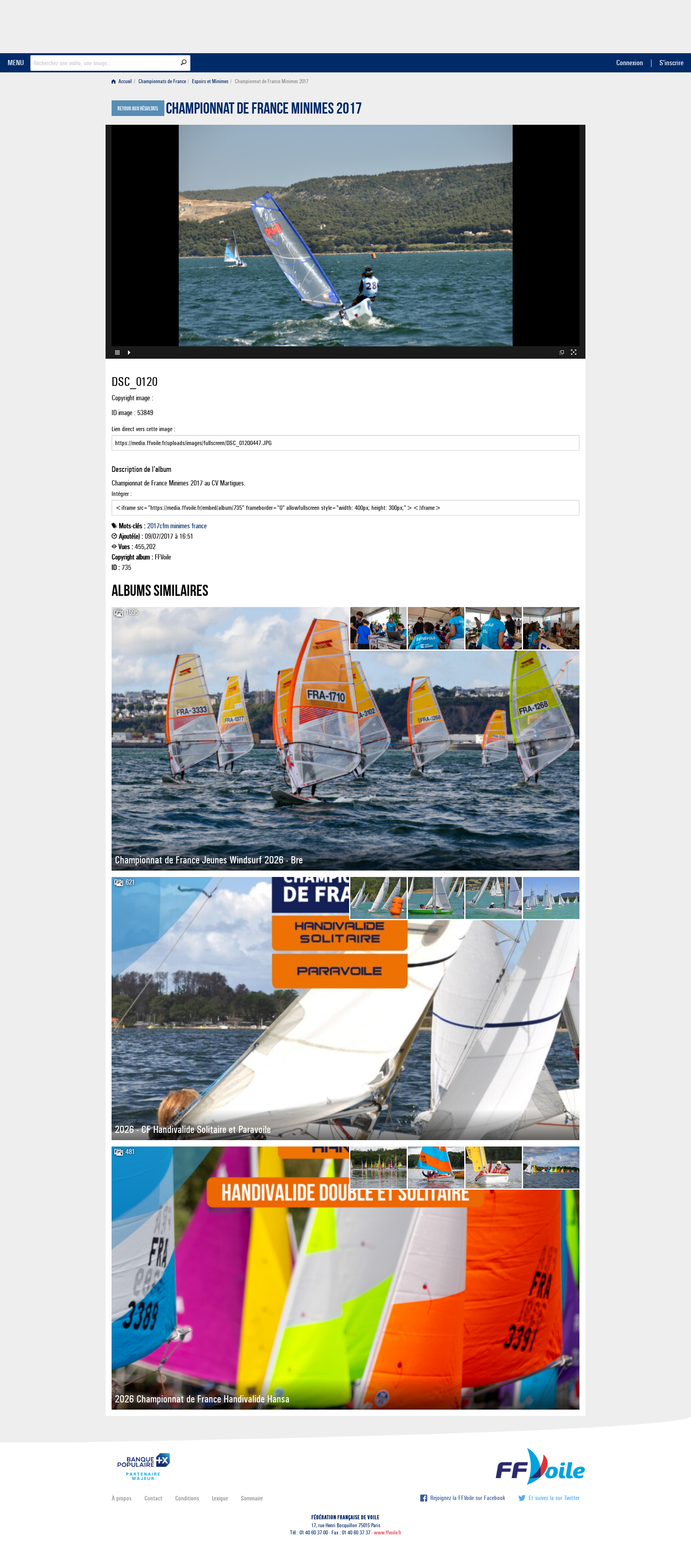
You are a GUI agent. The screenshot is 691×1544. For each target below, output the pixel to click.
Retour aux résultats (138, 109)
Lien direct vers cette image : (144, 429)
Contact (153, 1498)
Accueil (124, 81)
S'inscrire (671, 62)
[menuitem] (123, 81)
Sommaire (252, 1498)
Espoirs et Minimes (210, 81)
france (199, 526)
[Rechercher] (184, 62)
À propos (122, 1498)
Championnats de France (162, 81)
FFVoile (529, 25)
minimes (180, 526)
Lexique (220, 1498)
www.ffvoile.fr (387, 1532)
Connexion (629, 62)
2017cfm (158, 526)
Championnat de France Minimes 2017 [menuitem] (271, 81)
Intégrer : (122, 493)
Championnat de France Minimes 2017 (264, 110)
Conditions (187, 1498)
